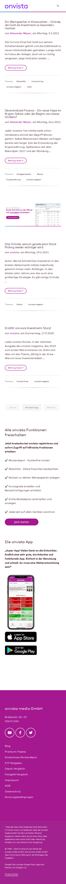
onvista (14, 252)
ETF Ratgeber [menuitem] (13, 763)
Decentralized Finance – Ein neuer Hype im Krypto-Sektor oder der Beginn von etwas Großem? (33, 113)
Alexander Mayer (20, 33)
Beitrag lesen (15, 67)
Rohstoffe (21, 81)
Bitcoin (40, 174)
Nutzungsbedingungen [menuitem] (19, 797)
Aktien (19, 304)
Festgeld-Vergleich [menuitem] (16, 774)
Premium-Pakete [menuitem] (15, 751)
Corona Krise (37, 81)
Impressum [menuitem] (12, 780)
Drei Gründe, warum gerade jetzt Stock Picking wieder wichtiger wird (30, 245)
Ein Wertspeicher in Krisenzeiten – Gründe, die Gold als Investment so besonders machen (33, 25)
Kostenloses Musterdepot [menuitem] (21, 757)
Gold (29, 87)
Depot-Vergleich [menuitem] (15, 768)
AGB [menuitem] (7, 785)
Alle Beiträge (31, 407)
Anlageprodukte (23, 174)
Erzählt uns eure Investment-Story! (28, 328)
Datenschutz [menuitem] (13, 791)
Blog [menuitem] (7, 745)
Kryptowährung (13, 179)
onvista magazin (13, 87)
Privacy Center (11, 874)
